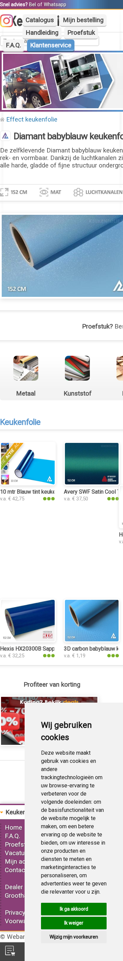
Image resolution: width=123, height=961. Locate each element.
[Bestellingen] (10, 954)
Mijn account (23, 861)
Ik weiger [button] (73, 923)
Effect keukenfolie (31, 119)
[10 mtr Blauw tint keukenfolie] (28, 483)
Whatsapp (55, 4)
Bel (32, 4)
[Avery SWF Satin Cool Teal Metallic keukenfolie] (92, 483)
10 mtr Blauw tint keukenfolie (34, 491)
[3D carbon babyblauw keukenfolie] (92, 640)
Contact (16, 870)
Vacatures (19, 853)
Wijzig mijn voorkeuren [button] (74, 937)
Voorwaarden (23, 921)
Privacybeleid (23, 912)
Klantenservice (50, 45)
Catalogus (40, 20)
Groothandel (22, 895)
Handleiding (42, 32)
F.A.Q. (13, 45)
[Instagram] (10, 25)
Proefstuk (81, 32)
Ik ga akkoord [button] (74, 909)
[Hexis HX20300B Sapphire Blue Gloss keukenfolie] (28, 640)
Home (13, 827)
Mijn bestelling (83, 20)
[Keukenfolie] (5, 136)
